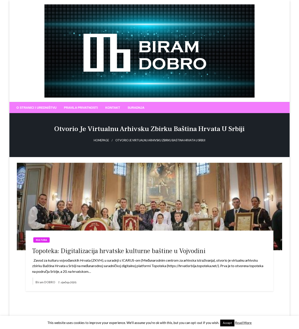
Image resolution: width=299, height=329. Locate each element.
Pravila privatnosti (81, 107)
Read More (243, 323)
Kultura (41, 239)
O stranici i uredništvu (36, 107)
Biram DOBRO (45, 282)
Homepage (101, 140)
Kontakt (112, 107)
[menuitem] (36, 107)
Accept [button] (227, 323)
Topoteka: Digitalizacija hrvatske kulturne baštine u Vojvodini (119, 251)
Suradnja (136, 107)
